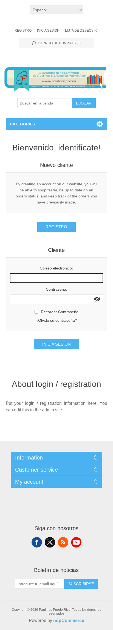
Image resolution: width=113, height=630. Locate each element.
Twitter (50, 542)
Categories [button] (22, 124)
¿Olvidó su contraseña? (56, 320)
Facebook (37, 542)
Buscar (84, 103)
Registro (23, 30)
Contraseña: (56, 289)
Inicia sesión (48, 30)
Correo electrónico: (56, 268)
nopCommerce (68, 620)
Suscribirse (81, 584)
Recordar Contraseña (59, 312)
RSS (63, 542)
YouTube (76, 542)
